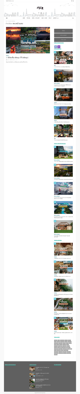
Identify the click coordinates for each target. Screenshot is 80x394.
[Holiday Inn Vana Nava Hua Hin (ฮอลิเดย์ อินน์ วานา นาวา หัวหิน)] (63, 188)
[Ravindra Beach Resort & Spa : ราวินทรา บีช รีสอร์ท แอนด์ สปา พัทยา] (63, 207)
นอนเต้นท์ (64, 348)
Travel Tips (56, 346)
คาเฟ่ (68, 346)
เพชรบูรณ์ (56, 353)
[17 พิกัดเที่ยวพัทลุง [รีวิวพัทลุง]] (28, 40)
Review (70, 343)
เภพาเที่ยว (60, 353)
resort (67, 343)
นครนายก (60, 348)
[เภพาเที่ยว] (40, 8)
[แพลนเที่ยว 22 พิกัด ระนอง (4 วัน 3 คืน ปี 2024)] (63, 267)
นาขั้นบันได (69, 348)
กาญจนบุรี (64, 346)
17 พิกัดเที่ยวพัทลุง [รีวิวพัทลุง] (17, 58)
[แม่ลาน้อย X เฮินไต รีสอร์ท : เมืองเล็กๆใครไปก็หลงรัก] (63, 170)
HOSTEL (69, 340)
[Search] (73, 18)
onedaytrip (69, 341)
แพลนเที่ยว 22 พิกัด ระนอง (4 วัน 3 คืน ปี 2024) (62, 276)
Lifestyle (66, 341)
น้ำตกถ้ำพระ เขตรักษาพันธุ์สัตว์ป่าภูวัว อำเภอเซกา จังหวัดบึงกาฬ (63, 314)
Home (24, 18)
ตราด (55, 347)
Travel (28, 18)
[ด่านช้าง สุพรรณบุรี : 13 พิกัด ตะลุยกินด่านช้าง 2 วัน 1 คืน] (63, 323)
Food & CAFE (44, 18)
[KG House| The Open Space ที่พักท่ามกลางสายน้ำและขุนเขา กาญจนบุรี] (63, 75)
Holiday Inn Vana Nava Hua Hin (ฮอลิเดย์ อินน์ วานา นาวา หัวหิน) (62, 198)
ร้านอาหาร (66, 350)
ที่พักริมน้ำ (68, 347)
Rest (50, 18)
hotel (55, 341)
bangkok (56, 340)
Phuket (64, 343)
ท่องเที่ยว (56, 348)
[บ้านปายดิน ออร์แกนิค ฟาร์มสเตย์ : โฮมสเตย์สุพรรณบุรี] (63, 226)
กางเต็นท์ (60, 346)
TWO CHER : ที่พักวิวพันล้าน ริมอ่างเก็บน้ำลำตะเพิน (63, 161)
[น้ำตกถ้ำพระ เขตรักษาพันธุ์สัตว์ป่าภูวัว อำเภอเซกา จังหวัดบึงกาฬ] (63, 304)
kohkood (58, 341)
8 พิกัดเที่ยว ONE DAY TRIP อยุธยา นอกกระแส (62, 258)
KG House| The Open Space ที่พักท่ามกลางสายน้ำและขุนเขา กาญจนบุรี (62, 85)
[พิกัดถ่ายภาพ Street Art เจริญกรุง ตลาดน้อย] (63, 94)
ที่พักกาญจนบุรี (63, 347)
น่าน (55, 350)
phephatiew (56, 343)
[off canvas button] (6, 18)
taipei (57, 344)
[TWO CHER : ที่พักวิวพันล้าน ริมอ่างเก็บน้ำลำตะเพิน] (63, 152)
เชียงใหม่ (64, 351)
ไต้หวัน (56, 354)
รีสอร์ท (62, 350)
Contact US (56, 18)
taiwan (61, 344)
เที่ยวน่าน (68, 351)
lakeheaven (62, 341)
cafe (58, 340)
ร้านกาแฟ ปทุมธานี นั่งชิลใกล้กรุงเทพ (60, 140)
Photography (60, 343)
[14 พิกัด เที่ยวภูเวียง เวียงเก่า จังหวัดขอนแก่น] (63, 112)
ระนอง (58, 350)
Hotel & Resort (36, 18)
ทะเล (58, 347)
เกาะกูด (60, 351)
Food (55, 65)
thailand (64, 344)
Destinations (62, 340)
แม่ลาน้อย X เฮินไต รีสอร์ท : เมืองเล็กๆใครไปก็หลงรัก (63, 179)
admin (9, 59)
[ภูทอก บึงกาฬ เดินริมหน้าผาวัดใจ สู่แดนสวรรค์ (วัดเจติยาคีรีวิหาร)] (63, 285)
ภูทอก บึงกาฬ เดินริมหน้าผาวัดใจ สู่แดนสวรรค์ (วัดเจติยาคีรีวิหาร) (63, 295)
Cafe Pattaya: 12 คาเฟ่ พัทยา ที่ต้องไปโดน (62, 67)
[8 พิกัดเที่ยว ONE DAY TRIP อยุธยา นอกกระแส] (63, 249)
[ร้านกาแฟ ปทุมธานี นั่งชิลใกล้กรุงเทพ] (63, 130)
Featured (66, 340)
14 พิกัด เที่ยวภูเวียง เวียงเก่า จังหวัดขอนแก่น (61, 122)
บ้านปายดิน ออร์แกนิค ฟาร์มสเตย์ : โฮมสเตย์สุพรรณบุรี (62, 236)
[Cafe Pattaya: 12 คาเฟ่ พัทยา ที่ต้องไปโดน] (63, 57)
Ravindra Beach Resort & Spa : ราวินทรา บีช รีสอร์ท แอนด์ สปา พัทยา (63, 217)
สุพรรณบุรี (56, 351)
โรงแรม (65, 353)
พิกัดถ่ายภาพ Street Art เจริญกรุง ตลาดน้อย (62, 104)
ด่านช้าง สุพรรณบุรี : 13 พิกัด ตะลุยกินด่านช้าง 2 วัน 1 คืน (63, 333)
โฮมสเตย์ (69, 353)
